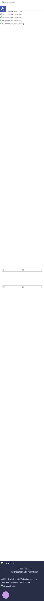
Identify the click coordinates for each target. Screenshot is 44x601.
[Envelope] (29, 593)
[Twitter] (17, 593)
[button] (3, 9)
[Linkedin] (23, 593)
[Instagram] (10, 593)
